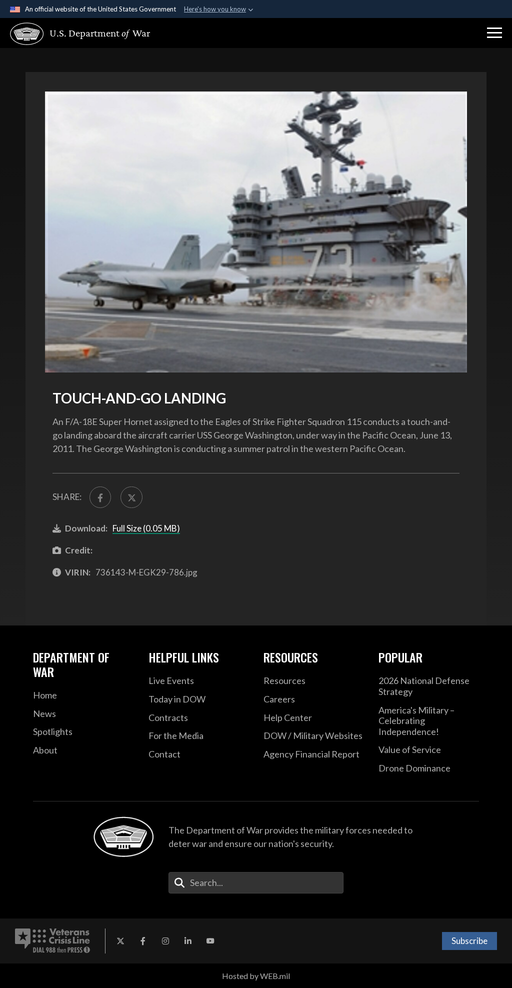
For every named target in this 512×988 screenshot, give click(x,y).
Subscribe (470, 941)
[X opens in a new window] (120, 941)
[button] (494, 33)
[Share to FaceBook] (100, 497)
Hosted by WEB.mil (256, 975)
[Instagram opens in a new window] (165, 941)
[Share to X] (131, 497)
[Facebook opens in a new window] (143, 941)
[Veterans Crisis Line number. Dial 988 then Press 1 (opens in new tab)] (52, 941)
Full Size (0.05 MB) (146, 528)
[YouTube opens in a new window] (210, 941)
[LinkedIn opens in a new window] (188, 941)
